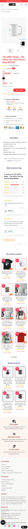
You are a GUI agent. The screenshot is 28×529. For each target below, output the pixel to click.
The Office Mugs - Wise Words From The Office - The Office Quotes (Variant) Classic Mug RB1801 (7, 406)
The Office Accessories (12, 9)
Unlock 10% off (3, 522)
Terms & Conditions (6, 466)
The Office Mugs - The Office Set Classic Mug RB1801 (20, 405)
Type (3, 71)
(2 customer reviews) (14, 65)
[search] (22, 4)
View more (14, 357)
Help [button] (25, 527)
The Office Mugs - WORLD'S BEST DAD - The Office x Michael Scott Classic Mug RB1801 (20, 274)
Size (3, 80)
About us (4, 464)
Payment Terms (5, 481)
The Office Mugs (5, 11)
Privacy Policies (5, 468)
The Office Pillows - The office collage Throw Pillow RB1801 (21, 299)
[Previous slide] (3, 30)
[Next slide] (24, 30)
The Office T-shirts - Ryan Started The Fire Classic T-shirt (21, 346)
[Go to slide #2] (18, 50)
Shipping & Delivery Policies (8, 479)
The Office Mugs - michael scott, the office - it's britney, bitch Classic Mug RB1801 (7, 382)
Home (2, 9)
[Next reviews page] (24, 244)
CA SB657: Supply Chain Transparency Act (12, 472)
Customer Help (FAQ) (7, 488)
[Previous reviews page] (17, 244)
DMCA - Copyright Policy (7, 470)
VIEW (7, 268)
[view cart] (26, 4)
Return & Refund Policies (7, 483)
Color (3, 75)
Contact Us (4, 486)
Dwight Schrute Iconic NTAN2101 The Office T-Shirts (7, 273)
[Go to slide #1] (10, 50)
